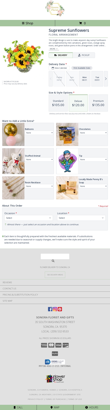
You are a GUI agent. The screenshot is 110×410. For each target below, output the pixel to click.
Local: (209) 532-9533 (55, 331)
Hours (93, 407)
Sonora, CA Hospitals (70, 390)
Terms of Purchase (56, 399)
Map (56, 407)
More (52, 48)
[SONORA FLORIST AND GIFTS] (55, 16)
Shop (29, 23)
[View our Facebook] (50, 310)
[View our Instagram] (55, 310)
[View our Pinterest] (60, 310)
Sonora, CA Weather (40, 394)
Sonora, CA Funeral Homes (42, 390)
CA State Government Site (67, 394)
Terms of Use (75, 399)
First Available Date (82, 68)
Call (19, 407)
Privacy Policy (35, 399)
